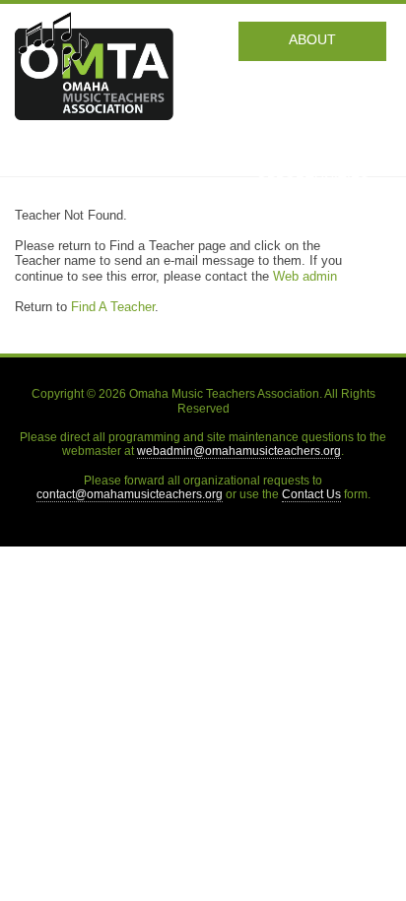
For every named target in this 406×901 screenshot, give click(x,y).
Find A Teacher (113, 306)
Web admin (305, 276)
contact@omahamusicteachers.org (129, 494)
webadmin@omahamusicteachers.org (239, 451)
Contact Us (311, 494)
